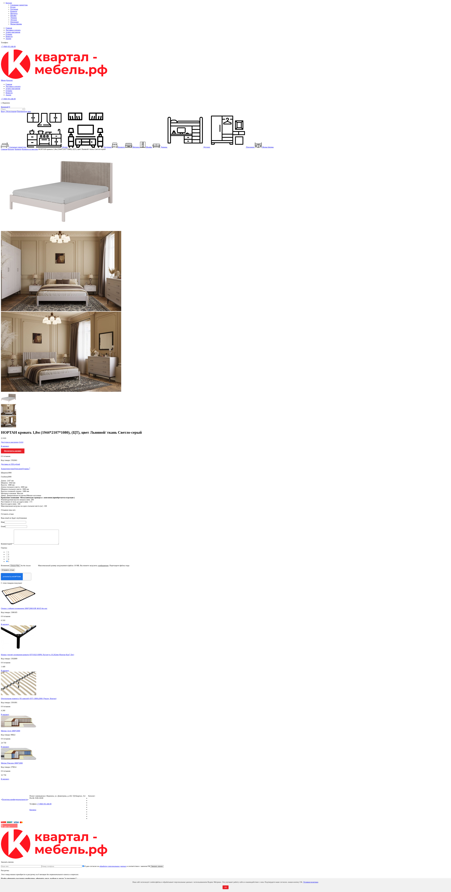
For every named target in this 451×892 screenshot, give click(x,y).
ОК (225, 887)
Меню (3, 80)
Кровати (13, 11)
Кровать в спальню (96, 805)
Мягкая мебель (94, 812)
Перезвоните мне (24, 111)
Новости (9, 36)
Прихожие (14, 22)
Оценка (4, 548)
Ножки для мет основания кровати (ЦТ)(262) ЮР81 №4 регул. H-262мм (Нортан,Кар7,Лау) (37, 655)
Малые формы (16, 24)
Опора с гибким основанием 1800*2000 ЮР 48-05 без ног (24, 608)
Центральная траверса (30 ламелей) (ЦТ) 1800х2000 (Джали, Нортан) (28, 699)
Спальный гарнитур (96, 798)
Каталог (9, 3)
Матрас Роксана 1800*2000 (12, 763)
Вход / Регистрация (8, 111)
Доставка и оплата (13, 30)
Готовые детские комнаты (98, 814)
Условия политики (310, 882)
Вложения (5, 566)
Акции (8, 39)
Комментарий (7, 544)
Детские (13, 20)
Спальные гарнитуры (19, 5)
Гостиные (14, 9)
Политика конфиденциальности (15, 799)
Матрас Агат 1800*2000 (10, 731)
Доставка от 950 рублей (10, 464)
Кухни (13, 7)
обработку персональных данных (112, 866)
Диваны (13, 18)
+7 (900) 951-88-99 (8, 47)
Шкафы (13, 16)
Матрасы (13, 13)
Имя (2, 522)
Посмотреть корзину (12, 451)
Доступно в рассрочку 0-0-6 (12, 442)
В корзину (5, 446)
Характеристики (7, 469)
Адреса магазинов (13, 32)
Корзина (5, 107)
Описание (18, 469)
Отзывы (9, 34)
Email (3, 526)
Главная (9, 28)
